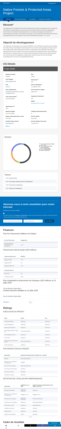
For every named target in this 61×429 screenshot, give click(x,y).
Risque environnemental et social (15, 116)
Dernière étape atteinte (12, 121)
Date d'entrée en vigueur (38, 89)
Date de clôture (35, 116)
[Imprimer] (18, 425)
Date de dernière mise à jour (38, 121)
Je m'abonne (49, 221)
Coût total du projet (11, 96)
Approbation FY (10, 106)
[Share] (42, 425)
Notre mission (6, 3)
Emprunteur (34, 79)
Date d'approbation (11, 89)
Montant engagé (10, 111)
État (32, 74)
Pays (7, 84)
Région (33, 101)
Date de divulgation (36, 84)
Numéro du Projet (10, 74)
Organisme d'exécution (37, 96)
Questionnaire (54, 423)
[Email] (6, 425)
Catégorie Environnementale (39, 111)
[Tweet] (30, 425)
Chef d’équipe (9, 79)
